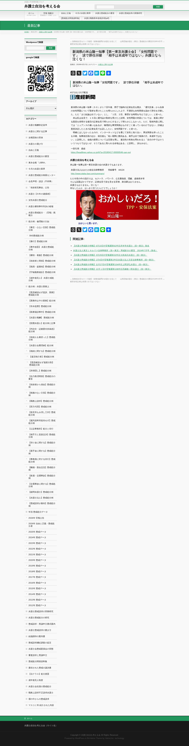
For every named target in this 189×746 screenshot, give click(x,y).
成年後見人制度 (35, 680)
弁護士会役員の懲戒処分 (39, 686)
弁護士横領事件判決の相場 (40, 206)
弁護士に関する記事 (45, 32)
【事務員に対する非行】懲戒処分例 (41, 460)
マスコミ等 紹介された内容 (41, 705)
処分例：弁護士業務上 (38, 286)
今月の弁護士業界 (36, 169)
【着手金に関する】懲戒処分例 (41, 452)
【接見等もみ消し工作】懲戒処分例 (41, 413)
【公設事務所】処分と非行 (40, 429)
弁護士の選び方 (35, 144)
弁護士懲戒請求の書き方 (39, 630)
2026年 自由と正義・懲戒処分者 (41, 524)
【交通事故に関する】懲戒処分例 (41, 485)
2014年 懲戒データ (37, 594)
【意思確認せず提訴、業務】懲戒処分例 (41, 293)
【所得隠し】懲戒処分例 (39, 370)
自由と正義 (33, 150)
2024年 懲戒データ (37, 537)
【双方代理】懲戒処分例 (39, 406)
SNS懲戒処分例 (36, 235)
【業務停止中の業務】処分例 (41, 300)
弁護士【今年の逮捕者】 (39, 194)
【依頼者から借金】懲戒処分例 (41, 385)
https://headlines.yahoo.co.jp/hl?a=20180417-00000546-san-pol (101, 152)
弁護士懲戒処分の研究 (38, 617)
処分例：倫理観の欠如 (38, 221)
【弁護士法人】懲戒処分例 (40, 498)
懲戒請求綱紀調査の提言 (39, 642)
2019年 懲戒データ (37, 566)
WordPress (80, 738)
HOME (26, 32)
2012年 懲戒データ (37, 605)
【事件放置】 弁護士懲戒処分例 (41, 248)
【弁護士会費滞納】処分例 (40, 345)
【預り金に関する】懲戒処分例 (41, 443)
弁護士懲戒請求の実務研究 (40, 611)
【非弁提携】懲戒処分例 (39, 306)
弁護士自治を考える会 (42, 6)
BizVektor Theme (94, 738)
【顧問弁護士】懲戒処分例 (40, 492)
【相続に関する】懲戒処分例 (41, 351)
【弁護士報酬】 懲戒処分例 (41, 317)
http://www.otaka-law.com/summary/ (87, 173)
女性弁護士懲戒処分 (37, 200)
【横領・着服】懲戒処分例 (40, 255)
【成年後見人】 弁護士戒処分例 (41, 279)
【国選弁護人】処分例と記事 (41, 323)
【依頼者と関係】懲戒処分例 (41, 261)
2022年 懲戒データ (37, 549)
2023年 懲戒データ (37, 543)
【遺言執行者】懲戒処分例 (41, 356)
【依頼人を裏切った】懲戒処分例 (41, 338)
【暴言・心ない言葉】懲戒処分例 (41, 228)
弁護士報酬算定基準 (37, 125)
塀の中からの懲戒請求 (38, 699)
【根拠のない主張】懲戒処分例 (41, 394)
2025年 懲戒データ (37, 532)
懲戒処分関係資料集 (37, 661)
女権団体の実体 (35, 137)
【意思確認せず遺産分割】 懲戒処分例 (41, 363)
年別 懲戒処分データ (38, 512)
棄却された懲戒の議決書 (39, 668)
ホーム (29, 718)
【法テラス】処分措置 (38, 674)
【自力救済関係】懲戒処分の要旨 (41, 377)
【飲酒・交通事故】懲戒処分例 (41, 476)
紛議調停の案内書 (36, 636)
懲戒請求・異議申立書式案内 (41, 624)
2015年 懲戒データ (37, 588)
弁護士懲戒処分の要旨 (38, 156)
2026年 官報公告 (36, 518)
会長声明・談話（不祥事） (40, 181)
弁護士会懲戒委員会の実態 (40, 649)
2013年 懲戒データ (37, 600)
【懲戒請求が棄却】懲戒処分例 (41, 504)
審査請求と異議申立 (37, 655)
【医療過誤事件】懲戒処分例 (41, 312)
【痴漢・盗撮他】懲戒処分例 (41, 266)
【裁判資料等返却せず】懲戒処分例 (41, 421)
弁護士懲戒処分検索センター (41, 175)
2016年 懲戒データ (37, 583)
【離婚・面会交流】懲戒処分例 (41, 468)
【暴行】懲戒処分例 (37, 241)
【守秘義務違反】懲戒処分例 (41, 272)
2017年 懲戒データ (37, 577)
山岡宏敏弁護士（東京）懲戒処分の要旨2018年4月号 (142, 41)
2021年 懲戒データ (37, 554)
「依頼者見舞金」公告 (38, 187)
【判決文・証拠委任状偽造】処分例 (41, 330)
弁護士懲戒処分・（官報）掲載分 (41, 213)
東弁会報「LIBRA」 (37, 162)
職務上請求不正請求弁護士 (40, 692)
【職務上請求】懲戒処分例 (40, 401)
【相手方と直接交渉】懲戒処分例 (41, 435)
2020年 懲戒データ (37, 560)
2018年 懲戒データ (37, 571)
